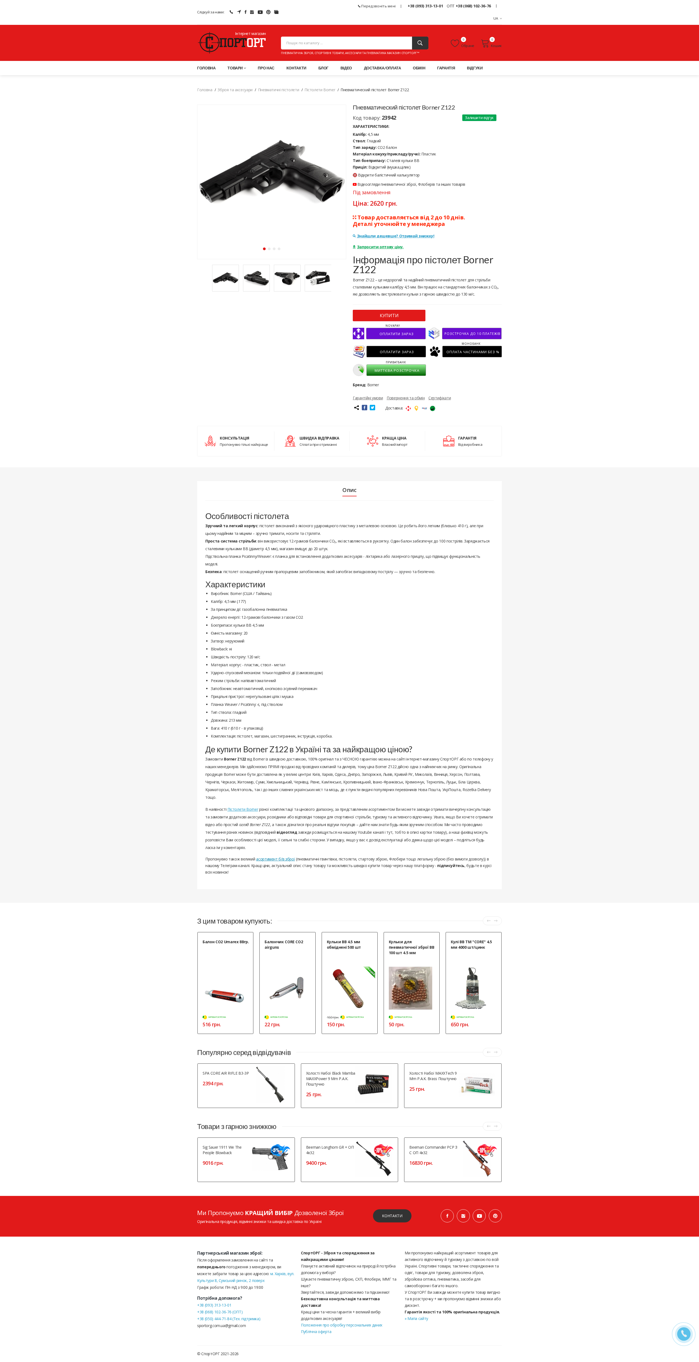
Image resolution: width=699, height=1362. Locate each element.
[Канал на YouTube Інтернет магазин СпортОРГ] (260, 12)
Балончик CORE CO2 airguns (284, 944)
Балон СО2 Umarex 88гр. (226, 941)
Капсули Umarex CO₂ (218, 948)
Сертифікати (439, 397)
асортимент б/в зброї (275, 859)
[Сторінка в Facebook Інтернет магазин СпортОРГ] (246, 12)
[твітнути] (372, 407)
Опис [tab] (349, 490)
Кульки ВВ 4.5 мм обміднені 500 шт (344, 944)
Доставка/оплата (382, 68)
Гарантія (446, 68)
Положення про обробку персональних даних (341, 1325)
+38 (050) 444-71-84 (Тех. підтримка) (228, 1318)
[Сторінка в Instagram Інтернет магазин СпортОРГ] (252, 12)
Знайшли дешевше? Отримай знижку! (395, 235)
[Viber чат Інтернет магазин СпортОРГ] (231, 12)
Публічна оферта (316, 1331)
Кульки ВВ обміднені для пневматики (346, 956)
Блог (323, 68)
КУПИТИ (389, 316)
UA (495, 18)
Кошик (496, 45)
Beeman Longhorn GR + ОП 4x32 (330, 1150)
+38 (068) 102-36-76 (473, 5)
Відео (346, 68)
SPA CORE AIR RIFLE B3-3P (226, 1073)
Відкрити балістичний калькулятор (389, 175)
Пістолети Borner (242, 809)
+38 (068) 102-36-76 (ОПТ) (219, 1311)
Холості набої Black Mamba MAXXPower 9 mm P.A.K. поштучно (330, 1079)
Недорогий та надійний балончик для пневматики (285, 956)
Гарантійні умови (368, 397)
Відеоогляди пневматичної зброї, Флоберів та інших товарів (411, 184)
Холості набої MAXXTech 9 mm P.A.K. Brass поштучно (433, 1076)
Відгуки (475, 68)
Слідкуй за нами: (210, 12)
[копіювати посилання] (356, 407)
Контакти (296, 68)
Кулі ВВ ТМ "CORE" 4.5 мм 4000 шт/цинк (471, 944)
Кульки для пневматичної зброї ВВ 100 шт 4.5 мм (411, 947)
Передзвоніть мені (378, 6)
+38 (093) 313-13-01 (425, 5)
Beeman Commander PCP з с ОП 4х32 (433, 1150)
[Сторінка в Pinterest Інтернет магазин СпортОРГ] (268, 12)
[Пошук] (420, 43)
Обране (467, 45)
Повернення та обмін (406, 397)
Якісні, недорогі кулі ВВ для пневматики (471, 956)
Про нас (266, 68)
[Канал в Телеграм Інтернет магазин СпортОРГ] (239, 12)
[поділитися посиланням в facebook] (364, 407)
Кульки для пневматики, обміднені (407, 962)
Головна (206, 68)
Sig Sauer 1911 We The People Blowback (222, 1150)
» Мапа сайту (416, 1318)
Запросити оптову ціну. (380, 246)
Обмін (419, 68)
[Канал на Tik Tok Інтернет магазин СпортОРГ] (276, 12)
